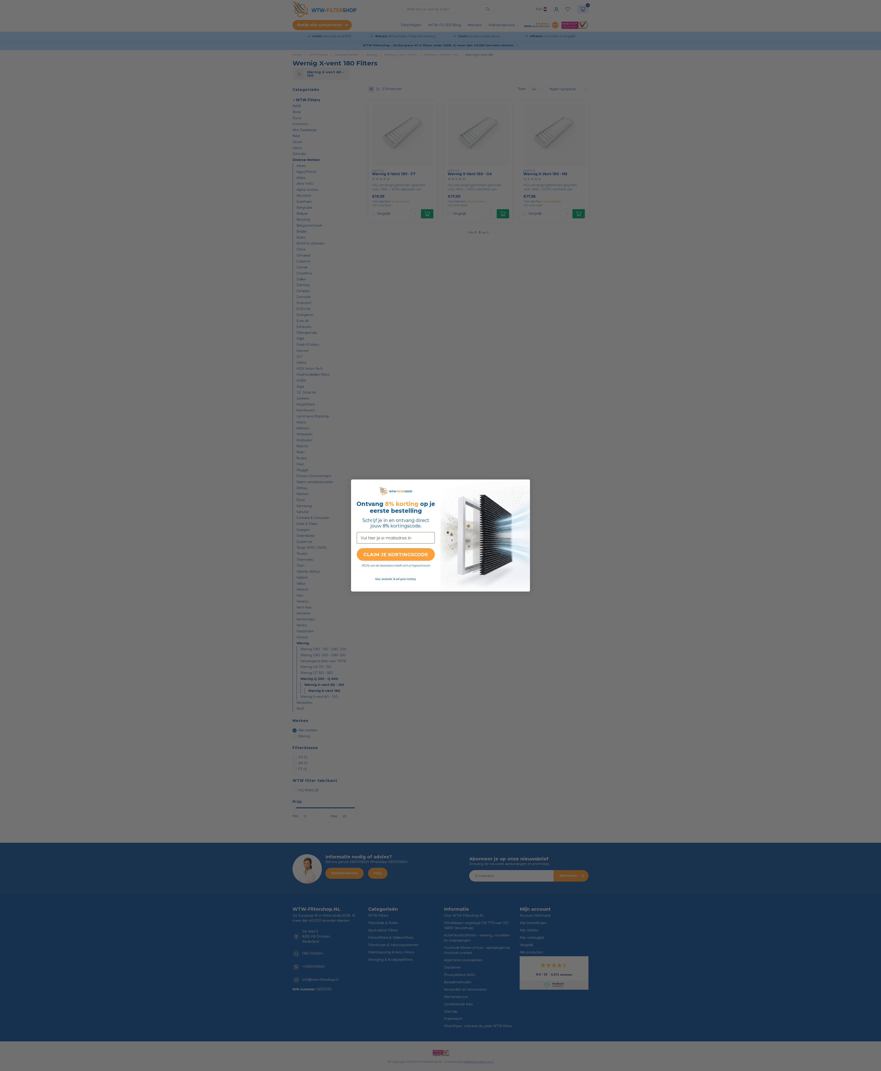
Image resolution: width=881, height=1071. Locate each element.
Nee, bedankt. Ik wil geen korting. (395, 579)
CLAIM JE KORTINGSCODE (395, 554)
